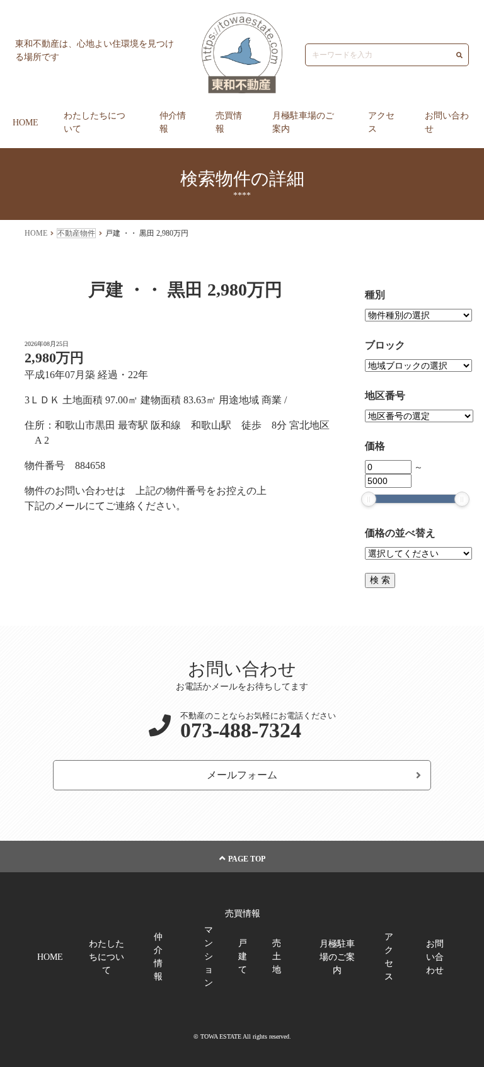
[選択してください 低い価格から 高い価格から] (418, 553)
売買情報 (229, 122)
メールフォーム (242, 775)
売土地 (276, 956)
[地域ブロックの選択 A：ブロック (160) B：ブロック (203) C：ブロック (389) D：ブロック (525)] (418, 365)
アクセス (381, 122)
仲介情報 (172, 122)
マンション (208, 956)
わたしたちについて (94, 122)
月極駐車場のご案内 (303, 122)
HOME (25, 122)
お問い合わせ (447, 122)
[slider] (368, 499)
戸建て (242, 956)
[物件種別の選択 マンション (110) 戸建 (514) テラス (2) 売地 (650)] (418, 315)
